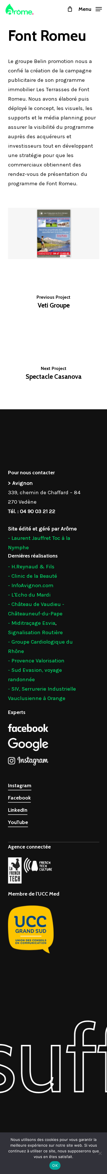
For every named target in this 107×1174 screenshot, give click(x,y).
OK (55, 1165)
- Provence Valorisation (36, 661)
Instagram (19, 785)
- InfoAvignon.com (30, 585)
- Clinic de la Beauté (32, 576)
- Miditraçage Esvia (31, 623)
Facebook (19, 798)
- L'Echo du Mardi (29, 595)
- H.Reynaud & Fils (31, 566)
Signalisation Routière (35, 632)
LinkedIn (17, 810)
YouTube (18, 822)
